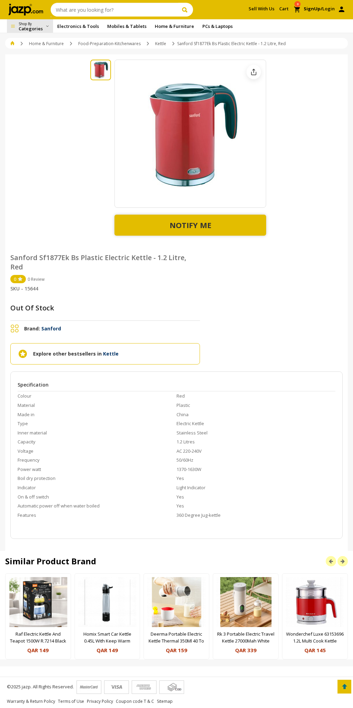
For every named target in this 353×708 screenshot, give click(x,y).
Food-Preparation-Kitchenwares (109, 44)
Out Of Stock (32, 307)
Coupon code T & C (135, 701)
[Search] (185, 10)
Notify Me (190, 225)
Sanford (51, 328)
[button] (13, 43)
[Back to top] (344, 687)
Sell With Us (261, 9)
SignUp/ (313, 9)
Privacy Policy (100, 701)
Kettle (160, 44)
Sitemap (165, 701)
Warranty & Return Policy (31, 701)
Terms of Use (71, 701)
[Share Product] (253, 72)
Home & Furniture (46, 44)
